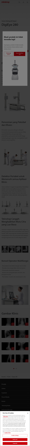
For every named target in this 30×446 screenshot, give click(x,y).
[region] (15, 428)
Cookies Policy (7, 432)
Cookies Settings (15, 435)
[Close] (27, 413)
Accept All (15, 443)
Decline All (15, 439)
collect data (5, 416)
